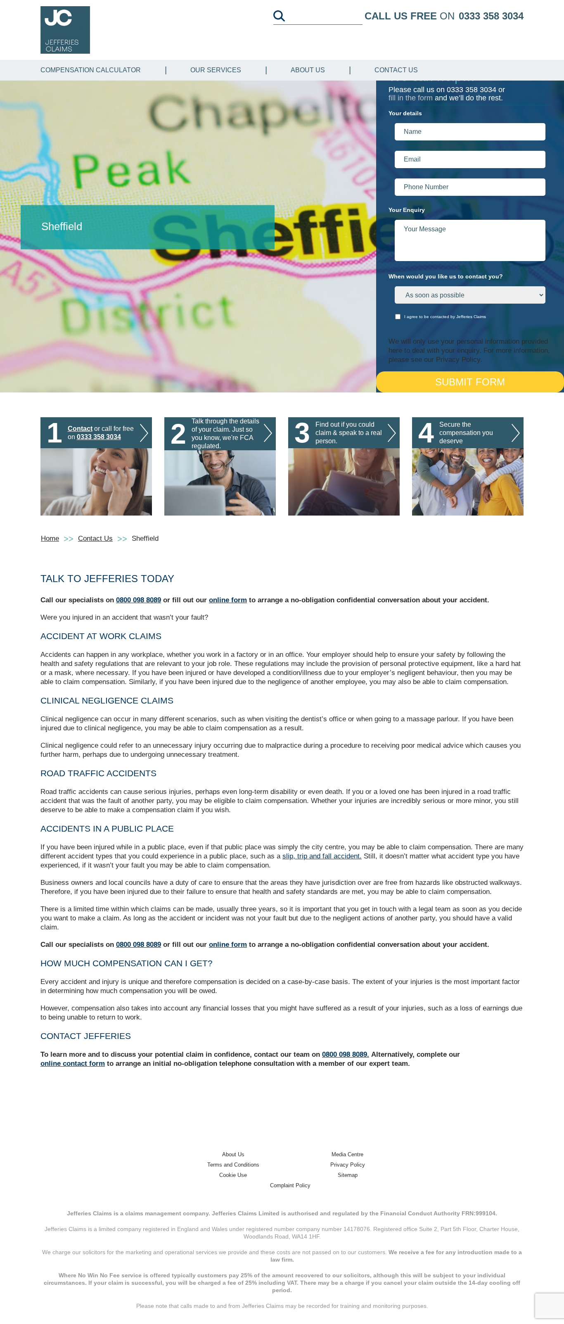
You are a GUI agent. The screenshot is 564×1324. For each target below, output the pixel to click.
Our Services (215, 70)
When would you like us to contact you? (446, 276)
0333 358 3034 (491, 15)
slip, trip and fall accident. (322, 856)
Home (50, 538)
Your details (405, 113)
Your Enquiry (407, 210)
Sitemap (348, 1175)
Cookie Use (233, 1175)
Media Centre (347, 1154)
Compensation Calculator (90, 70)
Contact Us (396, 70)
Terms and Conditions (233, 1165)
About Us (308, 70)
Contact (80, 428)
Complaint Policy (290, 1185)
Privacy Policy (347, 1165)
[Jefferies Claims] (65, 29)
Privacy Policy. (459, 360)
